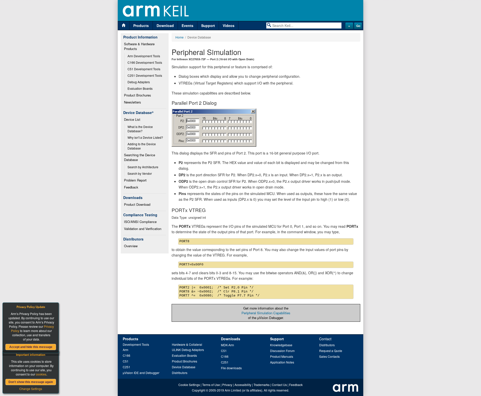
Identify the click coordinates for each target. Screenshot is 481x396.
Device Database (183, 367)
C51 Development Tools (144, 69)
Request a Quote (330, 350)
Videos (228, 25)
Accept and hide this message (30, 347)
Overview (131, 246)
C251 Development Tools (145, 75)
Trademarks (262, 384)
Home (179, 37)
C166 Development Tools (145, 62)
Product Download (137, 204)
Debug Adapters (139, 82)
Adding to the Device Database (142, 146)
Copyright (198, 390)
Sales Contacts (329, 356)
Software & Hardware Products (140, 46)
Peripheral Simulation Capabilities (266, 312)
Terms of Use (211, 384)
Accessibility (242, 384)
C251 (126, 367)
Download (165, 25)
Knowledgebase (281, 345)
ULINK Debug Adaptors (188, 350)
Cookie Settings (189, 384)
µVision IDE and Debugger (141, 372)
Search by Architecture (143, 167)
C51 (126, 361)
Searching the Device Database (140, 157)
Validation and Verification (142, 228)
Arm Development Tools (144, 56)
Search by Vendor (140, 173)
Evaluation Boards (140, 88)
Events (187, 25)
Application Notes (282, 362)
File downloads (231, 368)
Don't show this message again (31, 382)
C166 (126, 355)
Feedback (131, 187)
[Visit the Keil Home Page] (124, 25)
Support (208, 25)
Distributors (179, 372)
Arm (125, 350)
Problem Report (135, 180)
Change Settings (30, 388)
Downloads (230, 338)
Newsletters (132, 102)
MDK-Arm (227, 345)
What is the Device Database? (141, 128)
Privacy (227, 384)
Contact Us (279, 384)
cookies (41, 374)
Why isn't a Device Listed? (145, 137)
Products (141, 25)
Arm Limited (233, 390)
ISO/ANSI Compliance (140, 221)
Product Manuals (281, 356)
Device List (132, 119)
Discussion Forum (282, 350)
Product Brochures (137, 95)
